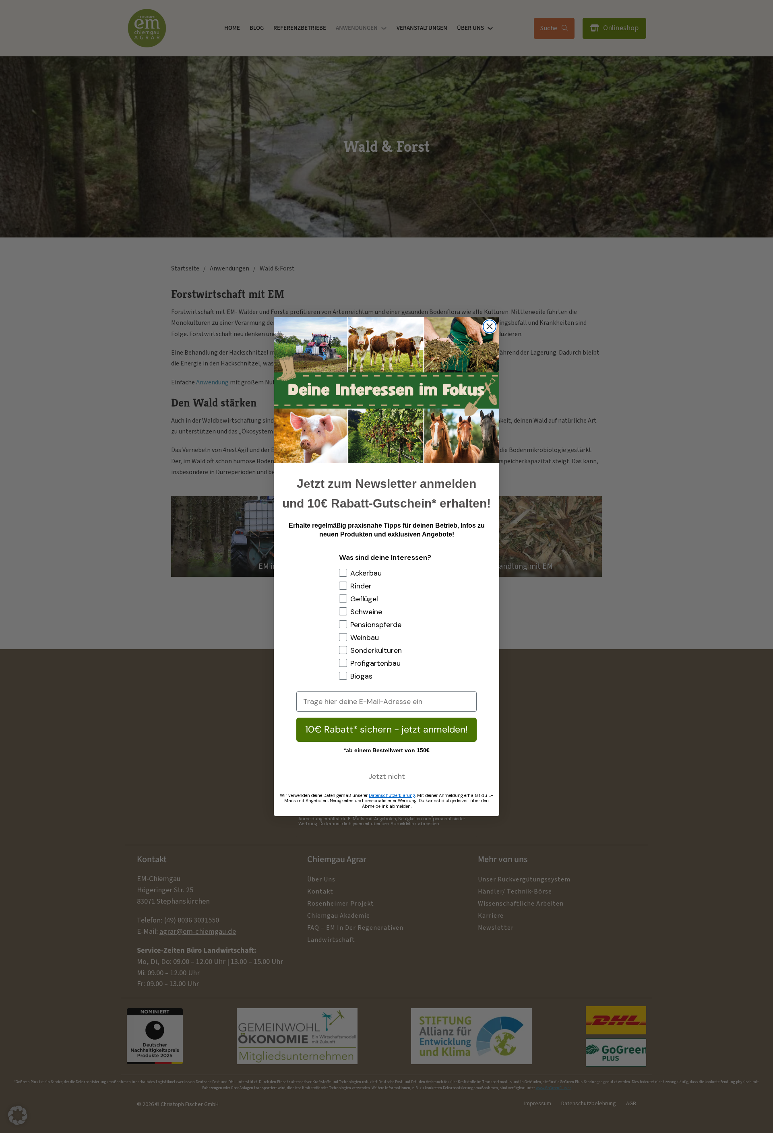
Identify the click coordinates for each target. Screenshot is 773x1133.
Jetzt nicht (386, 776)
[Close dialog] (489, 326)
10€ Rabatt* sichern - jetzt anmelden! (386, 729)
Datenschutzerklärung (392, 795)
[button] (17, 1115)
